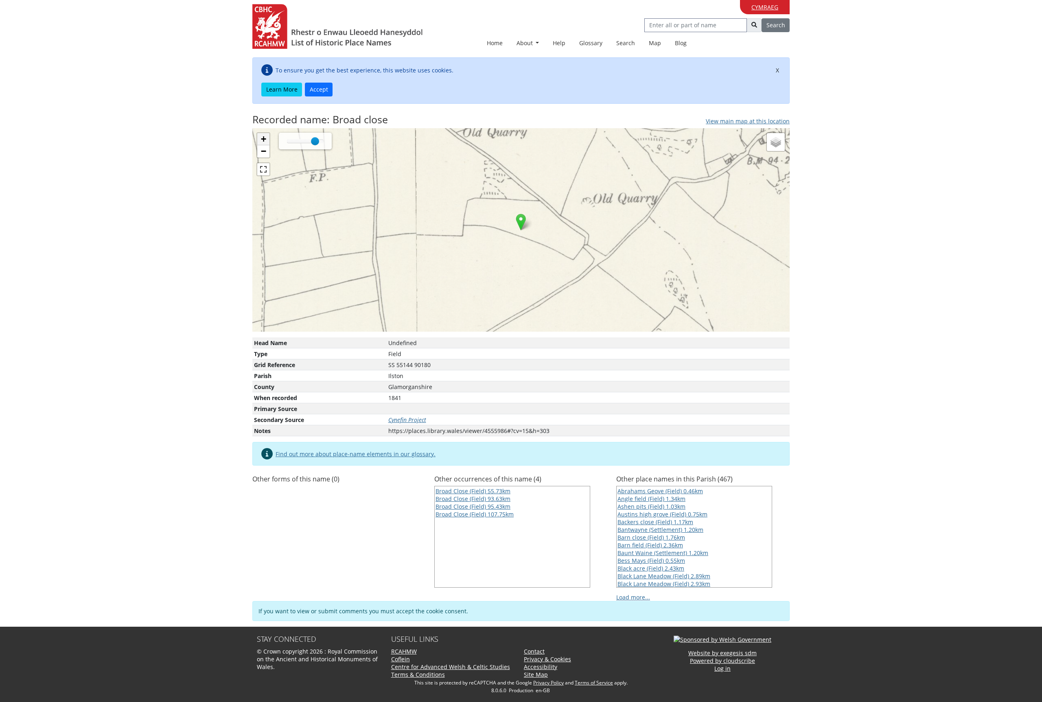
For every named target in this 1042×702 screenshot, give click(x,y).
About (525, 43)
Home (495, 43)
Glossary (590, 43)
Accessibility (540, 667)
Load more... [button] (633, 597)
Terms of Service (594, 682)
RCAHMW (404, 651)
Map (655, 43)
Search (625, 43)
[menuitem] (528, 43)
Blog (681, 43)
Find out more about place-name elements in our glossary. (356, 454)
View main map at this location (748, 121)
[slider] (315, 141)
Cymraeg (764, 7)
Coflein (400, 659)
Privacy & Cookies (547, 659)
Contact (534, 651)
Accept (319, 89)
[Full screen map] (263, 169)
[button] (521, 222)
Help (559, 43)
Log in (722, 668)
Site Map (536, 674)
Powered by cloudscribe (722, 661)
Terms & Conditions (418, 674)
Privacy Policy (548, 682)
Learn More (282, 89)
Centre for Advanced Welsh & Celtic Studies (450, 667)
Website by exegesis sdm (722, 653)
